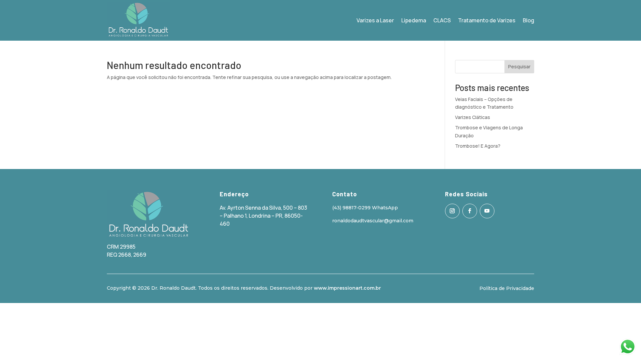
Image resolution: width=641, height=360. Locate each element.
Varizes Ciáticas (472, 117)
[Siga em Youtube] (487, 211)
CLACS (442, 20)
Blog (528, 20)
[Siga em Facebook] (469, 211)
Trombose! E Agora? (477, 146)
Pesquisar (519, 66)
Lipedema (413, 20)
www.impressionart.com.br (347, 288)
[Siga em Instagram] (452, 211)
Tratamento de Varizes (486, 20)
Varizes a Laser (375, 20)
